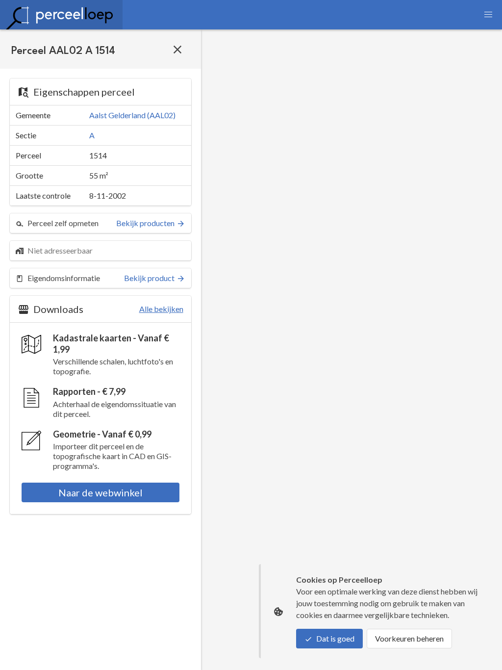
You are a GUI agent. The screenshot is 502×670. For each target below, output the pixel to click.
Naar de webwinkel (100, 492)
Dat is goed (335, 638)
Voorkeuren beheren (409, 638)
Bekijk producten (145, 223)
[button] (488, 14)
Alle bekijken (161, 308)
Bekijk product (149, 278)
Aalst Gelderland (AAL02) (132, 115)
